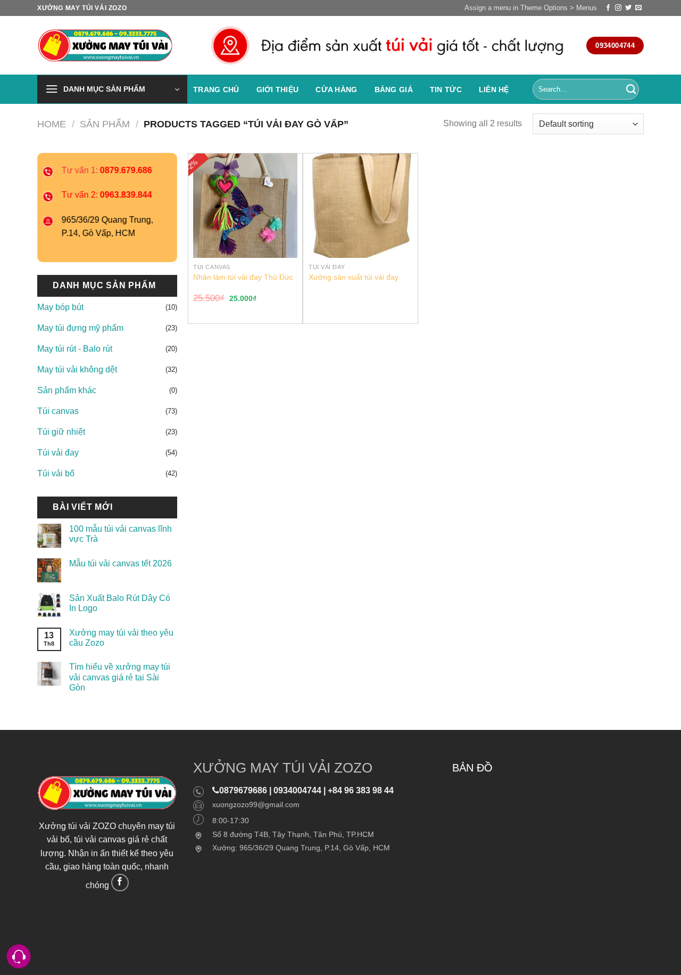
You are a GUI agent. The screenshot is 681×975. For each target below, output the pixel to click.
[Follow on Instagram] (618, 8)
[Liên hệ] (19, 957)
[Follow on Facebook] (608, 8)
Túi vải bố (55, 473)
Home (51, 123)
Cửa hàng (336, 89)
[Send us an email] (638, 8)
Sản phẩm (105, 123)
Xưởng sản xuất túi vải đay (353, 277)
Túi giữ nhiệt (61, 431)
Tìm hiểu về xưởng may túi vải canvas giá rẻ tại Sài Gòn (119, 677)
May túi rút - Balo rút (74, 348)
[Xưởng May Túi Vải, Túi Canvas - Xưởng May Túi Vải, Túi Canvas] (108, 45)
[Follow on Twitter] (628, 8)
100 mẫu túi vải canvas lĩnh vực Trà (120, 533)
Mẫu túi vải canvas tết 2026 (120, 563)
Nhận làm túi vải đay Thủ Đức (243, 277)
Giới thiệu (277, 89)
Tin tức (446, 89)
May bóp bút (60, 307)
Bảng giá (394, 89)
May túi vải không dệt (77, 369)
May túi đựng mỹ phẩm (80, 327)
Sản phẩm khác (66, 390)
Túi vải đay (58, 452)
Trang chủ (216, 89)
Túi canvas (58, 411)
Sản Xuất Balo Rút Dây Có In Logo (119, 603)
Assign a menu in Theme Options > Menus (530, 8)
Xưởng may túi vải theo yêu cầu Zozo (121, 637)
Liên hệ (494, 89)
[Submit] (631, 89)
